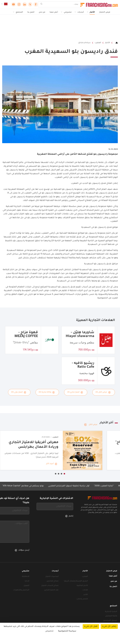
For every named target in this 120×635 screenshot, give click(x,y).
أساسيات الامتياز (52, 577)
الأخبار (92, 12)
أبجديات (80, 12)
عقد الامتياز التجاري (51, 590)
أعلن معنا (54, 12)
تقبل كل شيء (91, 626)
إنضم (71, 516)
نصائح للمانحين (53, 581)
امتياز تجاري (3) (73, 392)
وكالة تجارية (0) (45, 392)
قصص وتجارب (82, 599)
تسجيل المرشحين (110, 621)
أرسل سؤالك (23, 550)
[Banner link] (60, 28)
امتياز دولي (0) (17, 392)
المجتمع (19, 12)
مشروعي (68, 12)
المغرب (98, 43)
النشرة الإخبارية (111, 612)
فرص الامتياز (104, 12)
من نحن (42, 12)
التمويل (26, 586)
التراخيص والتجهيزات (21, 590)
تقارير (86, 595)
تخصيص (49, 631)
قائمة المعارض (111, 616)
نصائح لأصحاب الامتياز (50, 586)
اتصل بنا (30, 12)
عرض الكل (93, 425)
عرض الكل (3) (101, 392)
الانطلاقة (25, 577)
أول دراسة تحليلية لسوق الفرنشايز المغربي (77, 486)
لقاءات (85, 590)
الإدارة (27, 581)
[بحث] (41, 4)
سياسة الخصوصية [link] (67, 631)
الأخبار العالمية (82, 586)
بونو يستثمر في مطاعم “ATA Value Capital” (31, 486)
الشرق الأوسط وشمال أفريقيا (76, 581)
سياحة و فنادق (84, 43)
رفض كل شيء (109, 626)
